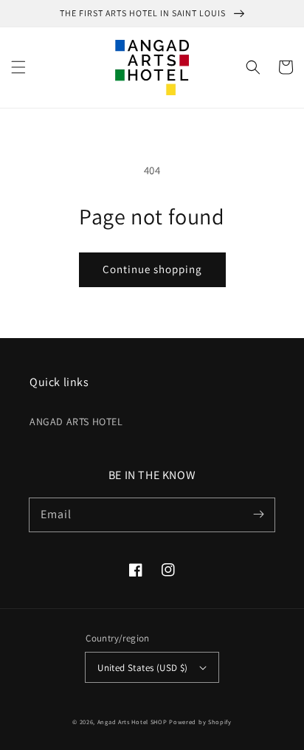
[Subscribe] (258, 514)
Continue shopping (152, 269)
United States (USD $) (142, 667)
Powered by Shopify (200, 722)
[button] (18, 67)
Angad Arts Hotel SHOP (132, 722)
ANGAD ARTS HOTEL (76, 421)
